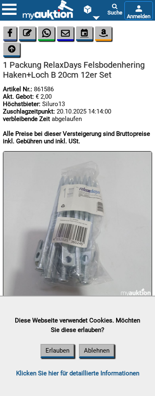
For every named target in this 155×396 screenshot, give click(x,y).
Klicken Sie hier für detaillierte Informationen (77, 373)
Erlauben (57, 350)
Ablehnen (97, 350)
